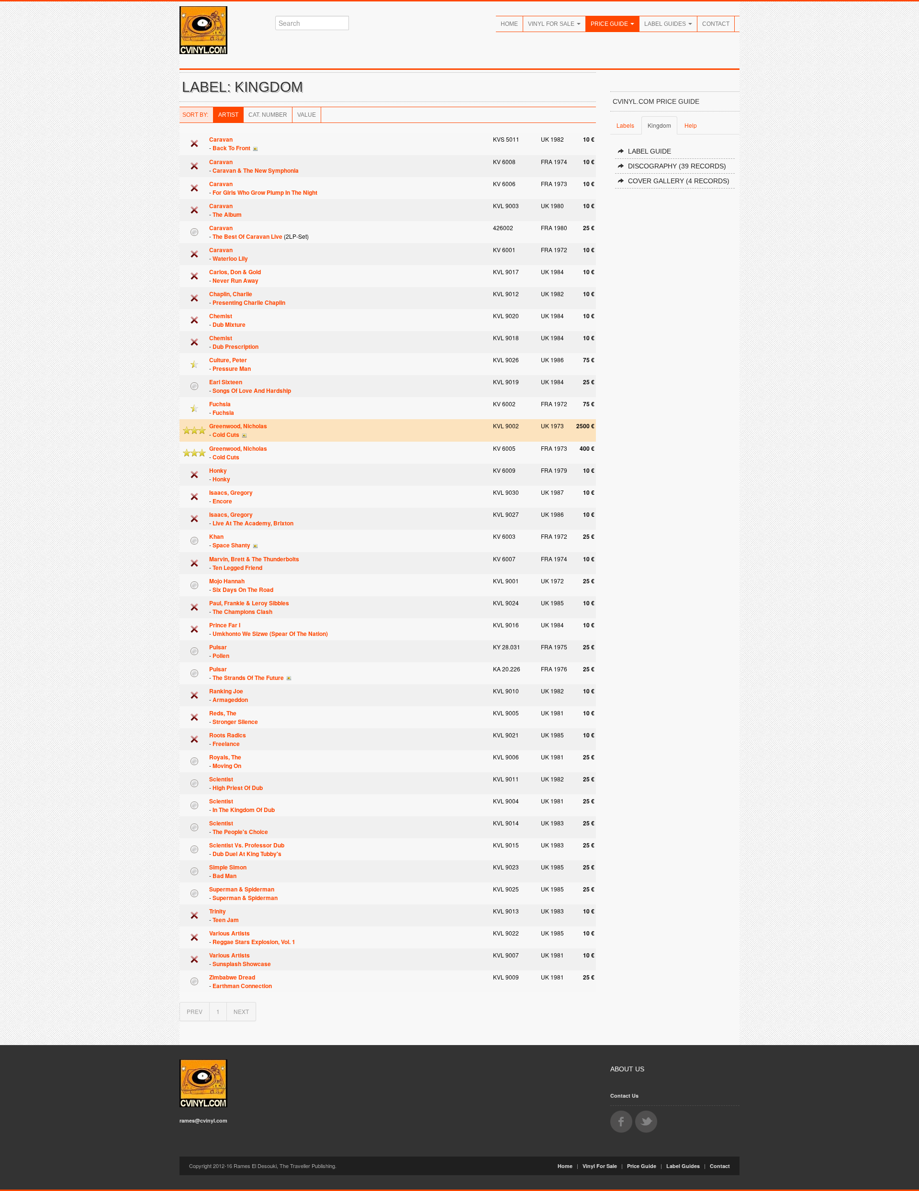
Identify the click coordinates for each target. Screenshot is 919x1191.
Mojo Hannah (227, 581)
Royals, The (225, 757)
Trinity (217, 911)
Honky (218, 470)
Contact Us (624, 1095)
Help (690, 125)
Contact (715, 24)
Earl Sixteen (225, 382)
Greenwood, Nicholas (238, 426)
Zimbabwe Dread (232, 977)
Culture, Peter (228, 360)
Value (306, 114)
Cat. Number (267, 114)
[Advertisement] (675, 340)
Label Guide (649, 151)
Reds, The (222, 713)
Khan (216, 536)
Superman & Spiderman (241, 889)
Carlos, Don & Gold (235, 271)
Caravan (221, 139)
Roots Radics (227, 735)
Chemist (220, 316)
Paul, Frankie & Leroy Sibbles (249, 603)
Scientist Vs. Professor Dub (246, 845)
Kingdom (659, 125)
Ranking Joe (226, 691)
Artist (228, 114)
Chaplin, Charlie (230, 293)
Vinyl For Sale (552, 24)
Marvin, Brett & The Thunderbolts (254, 559)
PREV (194, 1011)
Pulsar (218, 647)
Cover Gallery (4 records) (678, 181)
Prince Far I (224, 625)
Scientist (221, 779)
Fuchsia (220, 404)
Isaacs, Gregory (231, 492)
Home (509, 24)
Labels (625, 125)
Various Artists (229, 933)
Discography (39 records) (677, 166)
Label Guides (665, 24)
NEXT (241, 1011)
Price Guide (610, 24)
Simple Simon (228, 867)
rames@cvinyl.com (203, 1120)
